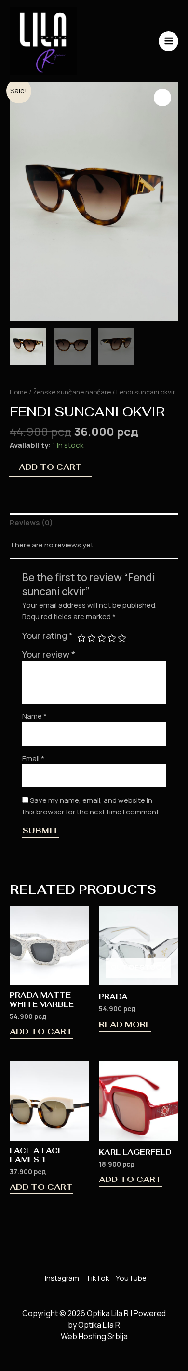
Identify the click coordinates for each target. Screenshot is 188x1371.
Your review (48, 654)
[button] (162, 97)
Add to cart (50, 467)
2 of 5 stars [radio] (91, 638)
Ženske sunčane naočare (72, 391)
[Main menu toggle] (168, 41)
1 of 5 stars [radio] (81, 638)
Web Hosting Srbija (94, 1336)
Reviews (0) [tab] (31, 523)
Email (33, 758)
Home (18, 391)
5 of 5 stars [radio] (122, 638)
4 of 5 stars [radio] (111, 638)
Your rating (47, 635)
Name (34, 716)
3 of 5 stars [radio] (101, 638)
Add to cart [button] (41, 1032)
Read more (125, 1025)
